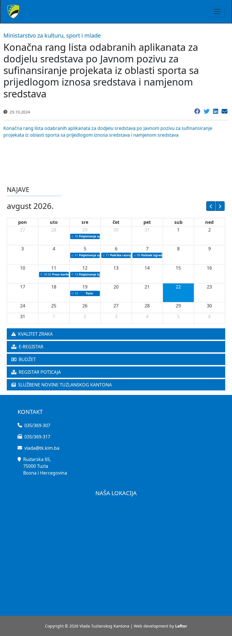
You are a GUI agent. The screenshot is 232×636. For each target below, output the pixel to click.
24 (22, 306)
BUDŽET (27, 359)
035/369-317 (37, 437)
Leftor (181, 626)
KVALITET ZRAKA (35, 334)
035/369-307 (37, 425)
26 (84, 306)
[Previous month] (210, 206)
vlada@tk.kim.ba (41, 448)
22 (178, 287)
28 (53, 230)
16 (209, 268)
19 (84, 287)
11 (53, 268)
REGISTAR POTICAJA (40, 372)
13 (116, 268)
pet (147, 222)
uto (54, 222)
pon (22, 222)
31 (147, 230)
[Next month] (220, 206)
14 (147, 268)
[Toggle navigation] (217, 11)
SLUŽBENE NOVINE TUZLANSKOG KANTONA (65, 385)
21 (147, 287)
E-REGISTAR (31, 347)
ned (209, 222)
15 (178, 268)
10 (22, 268)
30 (116, 230)
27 (22, 230)
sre (84, 222)
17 (22, 287)
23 (209, 287)
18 (53, 287)
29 (84, 230)
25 (53, 306)
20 (116, 287)
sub (178, 222)
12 (84, 268)
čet (116, 222)
